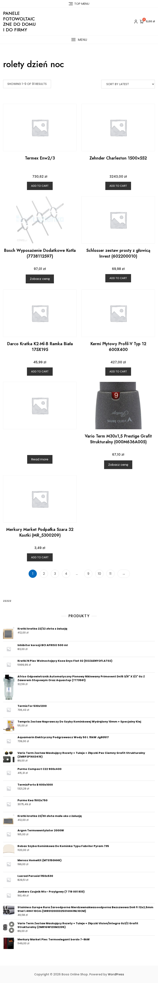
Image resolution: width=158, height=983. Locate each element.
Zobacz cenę (40, 279)
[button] (79, 40)
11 (110, 573)
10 (99, 573)
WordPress (116, 974)
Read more (39, 459)
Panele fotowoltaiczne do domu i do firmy (19, 21)
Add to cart (40, 186)
